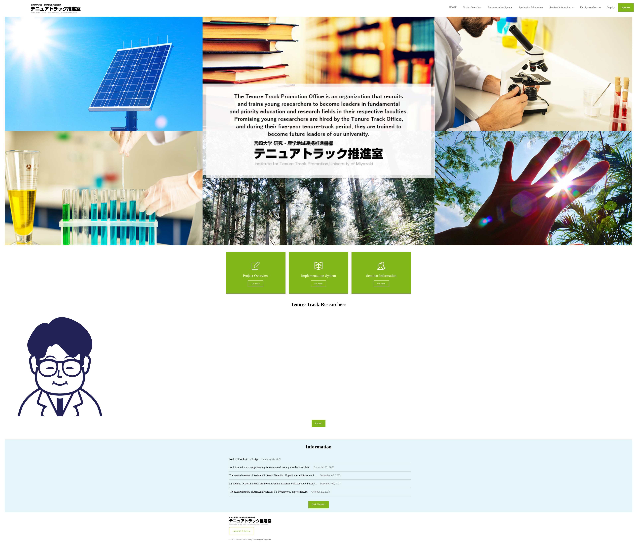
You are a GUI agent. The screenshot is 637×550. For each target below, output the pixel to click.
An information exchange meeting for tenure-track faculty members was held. (269, 467)
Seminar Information (559, 7)
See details (255, 283)
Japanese (625, 7)
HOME (453, 7)
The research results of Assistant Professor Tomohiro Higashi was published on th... (273, 475)
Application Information (530, 7)
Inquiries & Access (241, 531)
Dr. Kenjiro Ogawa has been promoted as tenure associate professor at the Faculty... (273, 483)
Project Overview (472, 7)
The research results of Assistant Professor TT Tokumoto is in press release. (268, 491)
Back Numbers (318, 504)
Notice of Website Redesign (243, 459)
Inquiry (611, 7)
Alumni (318, 423)
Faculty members (589, 7)
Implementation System (500, 7)
